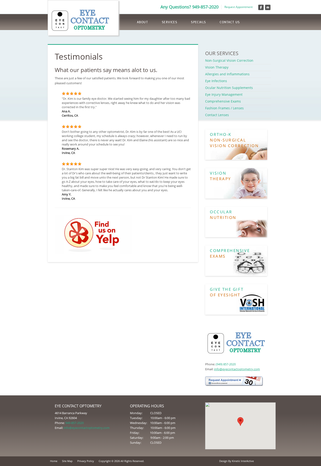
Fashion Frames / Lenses (224, 108)
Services (169, 22)
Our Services (222, 53)
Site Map (67, 461)
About (142, 22)
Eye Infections (216, 81)
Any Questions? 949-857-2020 (189, 7)
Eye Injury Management (224, 94)
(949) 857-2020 (226, 364)
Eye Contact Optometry (83, 19)
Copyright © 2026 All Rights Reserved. (121, 461)
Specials (198, 22)
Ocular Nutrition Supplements (229, 87)
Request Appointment (238, 7)
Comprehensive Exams (223, 101)
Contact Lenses (217, 115)
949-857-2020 (74, 423)
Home (53, 461)
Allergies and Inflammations (227, 74)
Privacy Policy (85, 461)
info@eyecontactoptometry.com (237, 369)
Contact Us (230, 22)
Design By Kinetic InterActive (236, 461)
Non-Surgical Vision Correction (229, 60)
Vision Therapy (216, 67)
